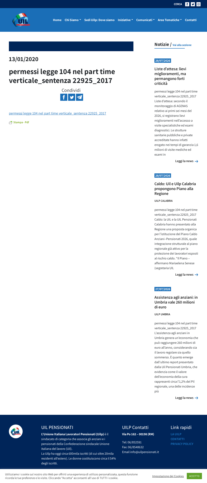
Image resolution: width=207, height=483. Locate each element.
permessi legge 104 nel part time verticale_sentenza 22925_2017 (57, 113)
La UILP (176, 434)
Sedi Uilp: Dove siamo (99, 20)
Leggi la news (186, 161)
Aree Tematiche (168, 20)
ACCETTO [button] (194, 476)
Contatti (190, 20)
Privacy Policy (182, 444)
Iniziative (124, 20)
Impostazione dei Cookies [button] (168, 476)
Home (57, 20)
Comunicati (144, 20)
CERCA (178, 4)
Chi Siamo (72, 20)
